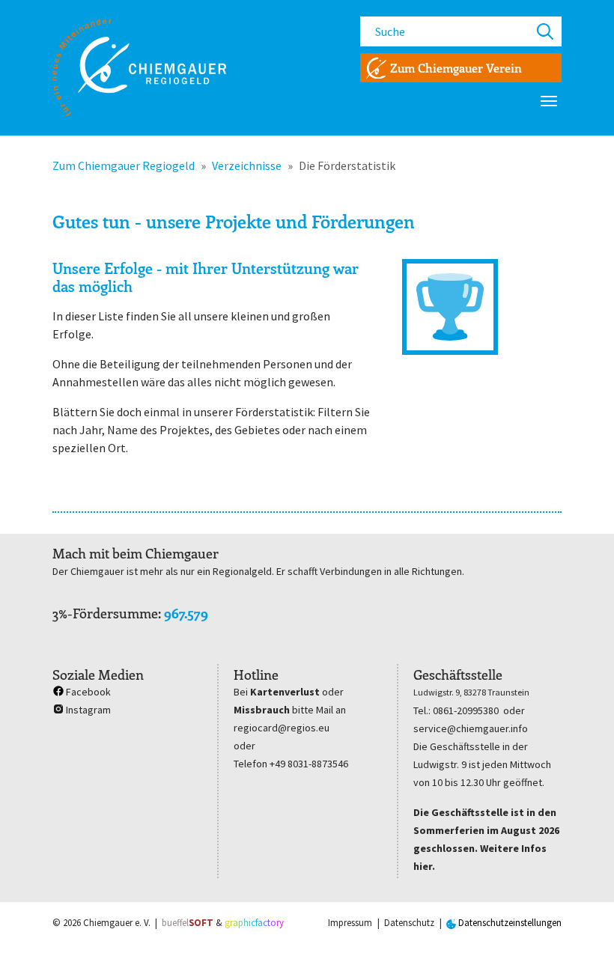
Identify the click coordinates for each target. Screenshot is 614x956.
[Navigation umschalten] (549, 101)
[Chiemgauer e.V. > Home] (139, 67)
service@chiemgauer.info (470, 728)
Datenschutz (409, 922)
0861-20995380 (466, 710)
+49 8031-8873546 (309, 763)
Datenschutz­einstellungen (509, 922)
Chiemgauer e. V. (117, 922)
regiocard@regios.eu (281, 727)
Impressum (350, 922)
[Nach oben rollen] (581, 923)
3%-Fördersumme (105, 613)
